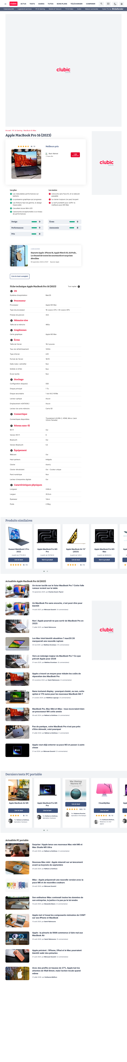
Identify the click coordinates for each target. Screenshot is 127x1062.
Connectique (20, 414)
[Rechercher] (101, 3)
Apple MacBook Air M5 (18, 803)
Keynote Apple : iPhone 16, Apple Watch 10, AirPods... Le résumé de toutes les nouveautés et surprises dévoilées (54, 256)
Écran (17, 340)
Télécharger (76, 4)
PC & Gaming (40, 9)
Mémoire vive (21, 320)
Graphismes (20, 330)
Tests (32, 4)
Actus (23, 4)
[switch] (115, 4)
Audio (79, 9)
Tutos (50, 4)
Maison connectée (91, 9)
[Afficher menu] (5, 4)
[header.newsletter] (108, 3)
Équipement (20, 450)
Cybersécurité (9, 9)
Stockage (19, 379)
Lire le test (19, 560)
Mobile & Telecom (55, 9)
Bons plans (62, 4)
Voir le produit (47, 560)
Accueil (8, 130)
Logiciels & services (25, 9)
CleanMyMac (104, 803)
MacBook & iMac (30, 130)
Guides (41, 4)
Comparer (90, 4)
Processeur (20, 300)
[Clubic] (13, 3)
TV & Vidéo (69, 9)
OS (15, 291)
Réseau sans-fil (22, 425)
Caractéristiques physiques (28, 485)
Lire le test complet (19, 276)
